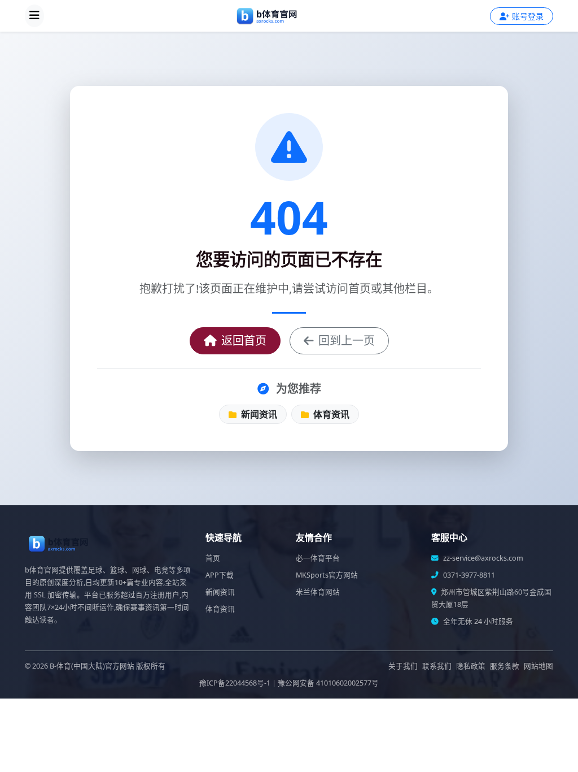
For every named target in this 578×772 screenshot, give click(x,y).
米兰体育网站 (318, 592)
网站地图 (538, 666)
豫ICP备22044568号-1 (234, 683)
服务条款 (504, 666)
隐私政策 (470, 666)
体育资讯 (330, 414)
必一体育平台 (318, 558)
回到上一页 (346, 340)
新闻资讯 (258, 414)
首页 (212, 558)
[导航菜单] (34, 16)
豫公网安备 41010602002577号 (328, 683)
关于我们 (403, 666)
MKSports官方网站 (327, 575)
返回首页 (243, 340)
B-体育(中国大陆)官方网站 (92, 666)
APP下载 (219, 575)
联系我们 (437, 666)
